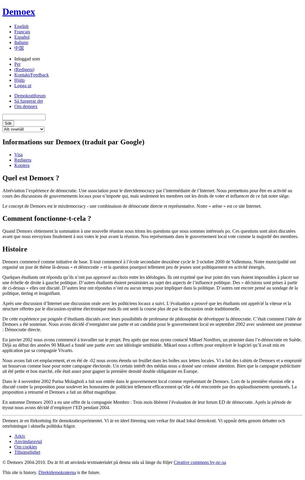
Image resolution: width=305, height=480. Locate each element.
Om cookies (25, 446)
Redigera (22, 159)
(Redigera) (24, 69)
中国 (19, 48)
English (21, 26)
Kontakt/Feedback (31, 74)
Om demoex (26, 106)
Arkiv (19, 436)
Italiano (21, 42)
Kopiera (21, 165)
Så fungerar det (28, 101)
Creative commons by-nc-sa (200, 462)
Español (21, 37)
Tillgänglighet (27, 452)
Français (22, 31)
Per (17, 64)
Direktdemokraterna (57, 472)
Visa (18, 154)
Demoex (18, 11)
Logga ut (22, 85)
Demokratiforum (30, 95)
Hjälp (19, 80)
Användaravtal (28, 441)
